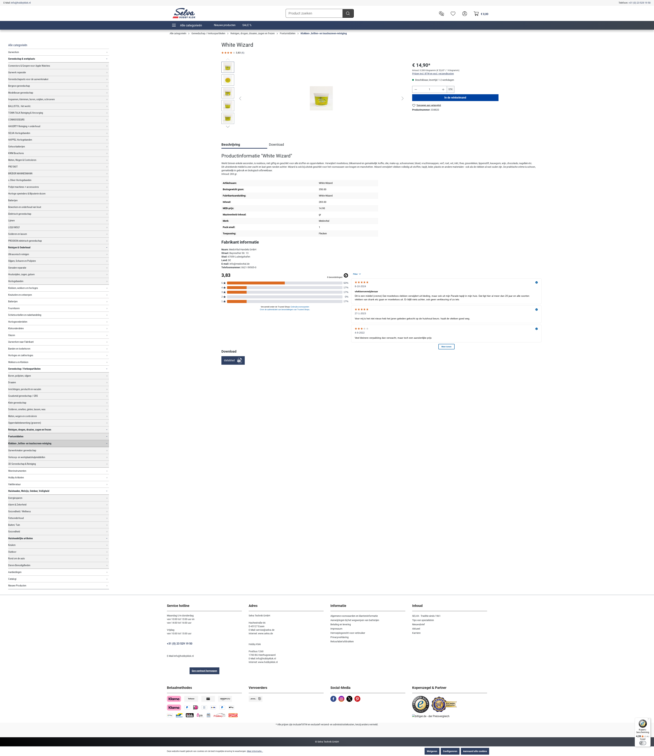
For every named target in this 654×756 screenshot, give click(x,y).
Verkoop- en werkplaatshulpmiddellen (26, 457)
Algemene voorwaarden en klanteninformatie (354, 616)
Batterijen (13, 200)
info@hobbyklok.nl (21, 2)
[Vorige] (240, 98)
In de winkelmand (455, 97)
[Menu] (649, 720)
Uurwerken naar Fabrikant (21, 341)
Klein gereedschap (17, 402)
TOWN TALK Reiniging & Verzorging (25, 112)
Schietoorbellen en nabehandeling (24, 314)
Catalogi (12, 578)
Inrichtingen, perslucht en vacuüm (24, 389)
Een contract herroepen (204, 670)
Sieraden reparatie (17, 267)
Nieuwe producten (225, 25)
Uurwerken (13, 52)
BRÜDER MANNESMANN (20, 173)
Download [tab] (276, 144)
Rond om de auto (16, 558)
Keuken (11, 545)
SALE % (247, 25)
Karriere (416, 633)
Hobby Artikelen (16, 477)
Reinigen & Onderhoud (19, 247)
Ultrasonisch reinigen (18, 254)
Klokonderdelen (16, 328)
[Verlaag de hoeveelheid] (415, 89)
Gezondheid (14, 531)
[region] (313, 98)
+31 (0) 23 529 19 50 (640, 2)
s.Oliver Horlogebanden (19, 180)
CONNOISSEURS (16, 119)
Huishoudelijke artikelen (20, 538)
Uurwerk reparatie (17, 72)
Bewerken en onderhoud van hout (24, 207)
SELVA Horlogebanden (19, 133)
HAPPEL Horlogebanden (20, 139)
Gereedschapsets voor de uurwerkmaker (28, 79)
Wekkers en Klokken (18, 362)
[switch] (642, 743)
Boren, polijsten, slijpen (19, 375)
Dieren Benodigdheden (19, 565)
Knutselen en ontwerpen (20, 294)
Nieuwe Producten (17, 585)
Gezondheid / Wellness (19, 511)
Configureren (450, 751)
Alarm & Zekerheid (17, 504)
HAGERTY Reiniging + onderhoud (24, 126)
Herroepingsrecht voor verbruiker (347, 633)
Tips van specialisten (423, 620)
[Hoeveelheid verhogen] (443, 89)
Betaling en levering (340, 624)
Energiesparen (15, 498)
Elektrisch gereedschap (19, 213)
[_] (321, 98)
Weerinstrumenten (17, 470)
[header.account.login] (464, 13)
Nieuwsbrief (418, 624)
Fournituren (14, 308)
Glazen (11, 335)
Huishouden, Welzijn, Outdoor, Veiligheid (28, 491)
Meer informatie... (255, 751)
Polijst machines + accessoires (23, 186)
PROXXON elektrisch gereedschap (25, 240)
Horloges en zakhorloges (20, 355)
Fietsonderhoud (16, 518)
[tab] (244, 145)
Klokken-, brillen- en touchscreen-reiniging (29, 443)
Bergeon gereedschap (19, 85)
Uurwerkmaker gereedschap (22, 450)
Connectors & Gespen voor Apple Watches (29, 65)
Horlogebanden (15, 281)
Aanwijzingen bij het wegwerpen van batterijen (354, 620)
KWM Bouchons (16, 153)
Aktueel (416, 628)
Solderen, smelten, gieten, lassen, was (26, 409)
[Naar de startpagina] (184, 13)
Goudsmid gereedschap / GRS (23, 395)
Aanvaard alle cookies (475, 751)
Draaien (12, 382)
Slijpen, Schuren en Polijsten (22, 260)
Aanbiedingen (14, 572)
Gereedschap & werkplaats (21, 58)
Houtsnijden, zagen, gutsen (21, 274)
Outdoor (12, 551)
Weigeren (432, 751)
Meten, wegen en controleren (22, 416)
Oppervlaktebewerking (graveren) (24, 422)
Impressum (336, 628)
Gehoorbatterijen (16, 146)
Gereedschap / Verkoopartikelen (24, 368)
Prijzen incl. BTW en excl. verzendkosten (433, 73)
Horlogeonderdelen (17, 321)
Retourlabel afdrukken (342, 641)
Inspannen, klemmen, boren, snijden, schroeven (31, 99)
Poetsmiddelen (15, 436)
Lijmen (11, 220)
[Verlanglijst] (452, 13)
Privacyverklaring (339, 637)
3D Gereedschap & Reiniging (22, 463)
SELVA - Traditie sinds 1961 (426, 616)
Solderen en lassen (17, 234)
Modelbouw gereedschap (20, 92)
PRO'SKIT (13, 166)
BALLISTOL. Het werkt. (19, 106)
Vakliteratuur (14, 484)
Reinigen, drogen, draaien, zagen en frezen (29, 429)
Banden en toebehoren (19, 348)
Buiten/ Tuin (14, 524)
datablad (229, 360)
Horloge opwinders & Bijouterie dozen (26, 193)
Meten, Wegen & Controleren (22, 160)
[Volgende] (402, 98)
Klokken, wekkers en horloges (23, 288)
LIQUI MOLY (14, 227)
